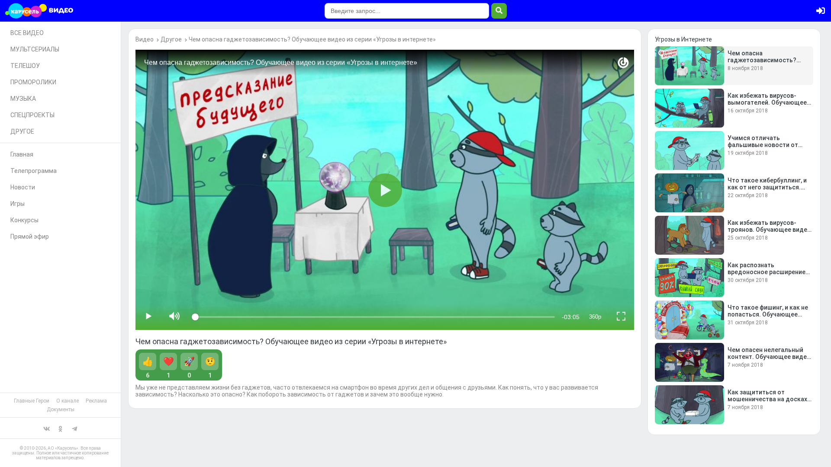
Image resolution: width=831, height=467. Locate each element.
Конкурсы (24, 220)
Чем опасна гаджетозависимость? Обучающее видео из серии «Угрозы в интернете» (312, 39)
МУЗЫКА (23, 98)
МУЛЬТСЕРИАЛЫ (34, 49)
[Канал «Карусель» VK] (47, 428)
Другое (171, 39)
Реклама (96, 401)
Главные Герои (31, 401)
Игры (17, 203)
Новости (22, 187)
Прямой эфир (29, 236)
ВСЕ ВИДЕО (27, 32)
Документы (60, 409)
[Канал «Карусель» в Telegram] (74, 428)
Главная (21, 154)
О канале (67, 401)
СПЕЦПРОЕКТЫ (32, 115)
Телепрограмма (33, 170)
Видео (144, 39)
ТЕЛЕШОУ (25, 65)
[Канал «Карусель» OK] (61, 428)
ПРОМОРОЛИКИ (33, 82)
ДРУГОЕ (22, 131)
